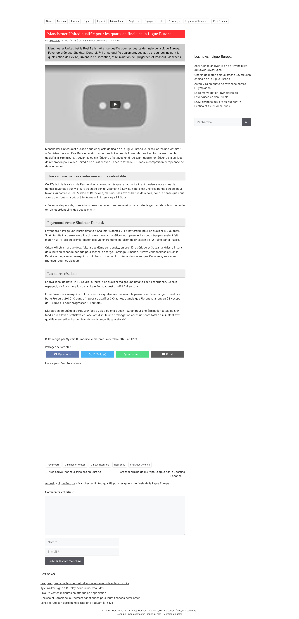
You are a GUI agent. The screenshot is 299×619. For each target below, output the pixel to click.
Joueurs (75, 21)
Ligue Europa (66, 483)
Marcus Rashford (99, 464)
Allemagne (174, 21)
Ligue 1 (88, 21)
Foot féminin (220, 21)
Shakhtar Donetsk (140, 464)
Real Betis (119, 464)
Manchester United (61, 48)
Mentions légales (173, 613)
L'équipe (121, 613)
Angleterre (134, 21)
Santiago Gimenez (126, 251)
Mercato (61, 21)
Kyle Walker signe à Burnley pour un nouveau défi (72, 588)
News (49, 21)
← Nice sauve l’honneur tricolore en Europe (73, 471)
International (116, 21)
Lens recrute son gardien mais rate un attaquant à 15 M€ (77, 602)
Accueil (50, 483)
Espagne (149, 21)
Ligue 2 (101, 21)
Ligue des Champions (196, 21)
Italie (161, 21)
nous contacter (136, 613)
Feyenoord (53, 464)
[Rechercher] (246, 122)
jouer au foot (154, 613)
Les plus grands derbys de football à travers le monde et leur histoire (84, 583)
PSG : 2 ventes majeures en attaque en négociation (73, 593)
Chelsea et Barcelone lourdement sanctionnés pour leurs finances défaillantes (90, 598)
